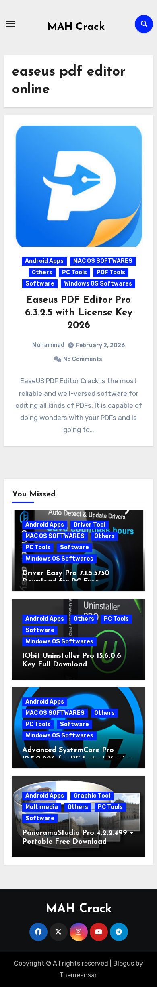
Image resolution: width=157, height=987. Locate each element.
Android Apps (44, 261)
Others (42, 272)
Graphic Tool (92, 795)
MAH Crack (76, 27)
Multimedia (41, 807)
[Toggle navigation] (10, 24)
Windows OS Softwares (98, 283)
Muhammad (48, 345)
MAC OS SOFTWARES (102, 261)
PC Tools (74, 272)
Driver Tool (89, 524)
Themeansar (78, 975)
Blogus (123, 963)
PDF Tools (111, 272)
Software (39, 283)
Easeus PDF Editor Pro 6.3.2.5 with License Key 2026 (78, 313)
